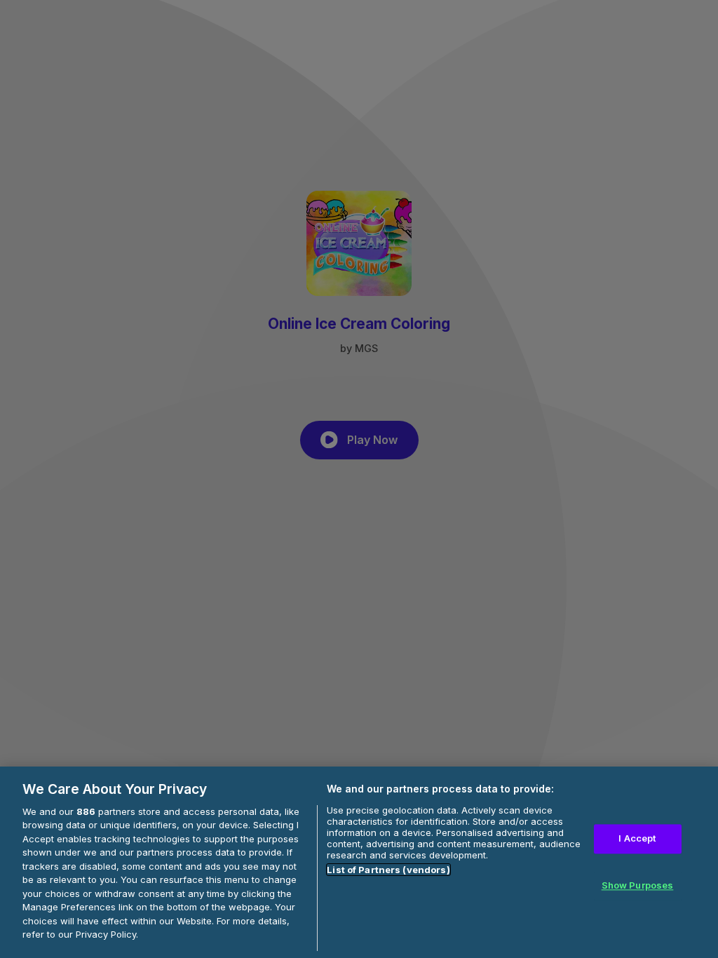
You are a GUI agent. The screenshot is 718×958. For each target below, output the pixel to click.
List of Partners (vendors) (388, 869)
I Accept (637, 838)
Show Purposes (638, 885)
